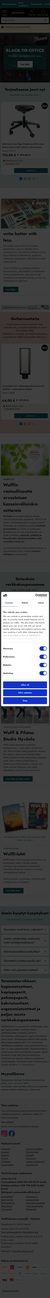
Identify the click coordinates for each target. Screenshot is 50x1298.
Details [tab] (25, 602)
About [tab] (41, 602)
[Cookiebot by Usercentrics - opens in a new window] (35, 595)
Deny (25, 700)
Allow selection (25, 692)
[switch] (43, 657)
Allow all (25, 684)
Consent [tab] (9, 602)
